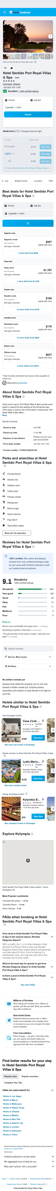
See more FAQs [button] (28, 984)
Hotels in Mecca (10, 1100)
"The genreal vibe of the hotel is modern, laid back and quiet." (25, 635)
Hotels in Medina (11, 1115)
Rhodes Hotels (35, 1184)
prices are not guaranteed (13, 1148)
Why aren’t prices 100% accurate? (20, 1166)
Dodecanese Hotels (14, 1184)
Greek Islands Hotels (37, 1178)
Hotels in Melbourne (12, 1103)
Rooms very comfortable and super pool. (25, 626)
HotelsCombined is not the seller (19, 1156)
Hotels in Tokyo (10, 1134)
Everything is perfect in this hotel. (21, 630)
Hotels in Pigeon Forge (13, 1107)
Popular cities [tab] (10, 1076)
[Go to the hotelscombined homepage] (19, 12)
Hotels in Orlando (11, 1111)
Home (4, 1178)
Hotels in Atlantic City (13, 1123)
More (4, 415)
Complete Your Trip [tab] (13, 1082)
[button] (5, 12)
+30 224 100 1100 (12, 87)
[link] (19, 744)
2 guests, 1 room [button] (13, 107)
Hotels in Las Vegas (12, 1096)
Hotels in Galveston (12, 1130)
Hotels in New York (11, 1119)
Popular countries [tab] (30, 1076)
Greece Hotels (15, 1178)
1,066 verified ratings (28, 91)
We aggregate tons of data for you (20, 1161)
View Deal (38, 737)
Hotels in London (11, 1126)
